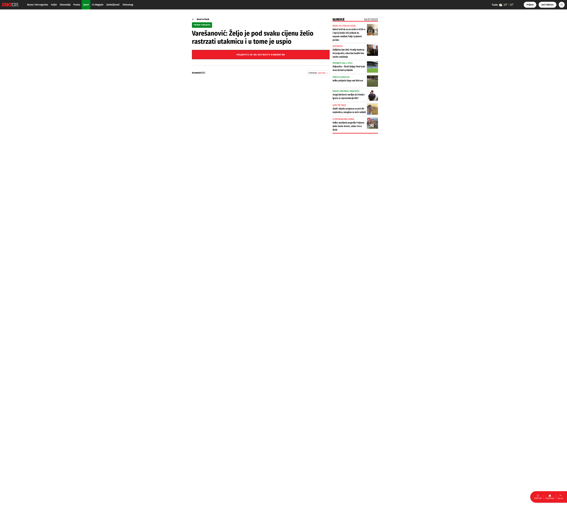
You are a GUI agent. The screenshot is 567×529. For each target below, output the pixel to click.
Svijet (54, 4)
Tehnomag (127, 4)
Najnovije (538, 498)
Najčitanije (549, 498)
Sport (86, 4)
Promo (76, 4)
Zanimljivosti (112, 4)
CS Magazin (97, 4)
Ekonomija (65, 4)
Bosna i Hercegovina (37, 4)
